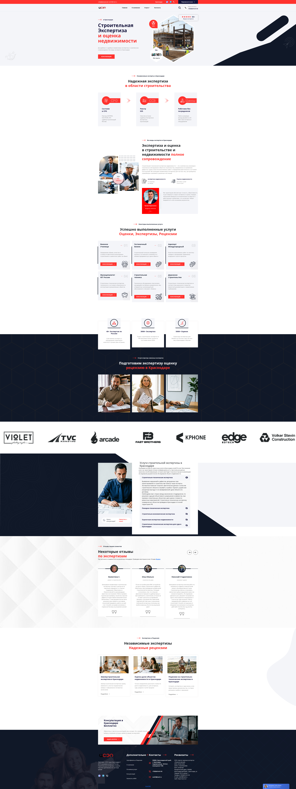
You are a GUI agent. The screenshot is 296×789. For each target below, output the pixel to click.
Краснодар (158, 2)
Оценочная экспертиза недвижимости (157, 520)
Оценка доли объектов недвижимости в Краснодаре (148, 678)
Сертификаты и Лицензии (134, 760)
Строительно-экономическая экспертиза (158, 514)
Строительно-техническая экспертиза (157, 477)
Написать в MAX (131, 778)
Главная (124, 8)
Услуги (146, 8)
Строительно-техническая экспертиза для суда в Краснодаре (161, 525)
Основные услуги (132, 769)
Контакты (157, 8)
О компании (136, 8)
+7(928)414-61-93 (103, 2)
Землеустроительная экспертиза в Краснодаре (112, 678)
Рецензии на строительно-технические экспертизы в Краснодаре (181, 679)
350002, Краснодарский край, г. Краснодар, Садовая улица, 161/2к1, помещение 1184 (161, 763)
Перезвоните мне (187, 2)
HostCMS (148, 786)
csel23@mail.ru (157, 777)
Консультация (106, 56)
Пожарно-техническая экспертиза (155, 508)
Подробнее (104, 694)
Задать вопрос (112, 739)
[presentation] (189, 552)
